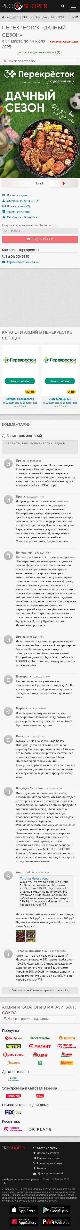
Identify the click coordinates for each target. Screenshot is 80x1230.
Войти (73, 17)
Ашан (40, 1054)
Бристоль (13, 1054)
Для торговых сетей (49, 1173)
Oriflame (40, 1129)
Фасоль (13, 1063)
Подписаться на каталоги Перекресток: (30, 225)
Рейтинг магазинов (48, 1158)
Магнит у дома (40, 1046)
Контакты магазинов (49, 1163)
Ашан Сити (66, 1054)
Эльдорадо (13, 1096)
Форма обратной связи (22, 262)
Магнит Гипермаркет (66, 1046)
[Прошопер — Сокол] (3, 17)
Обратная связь (46, 1148)
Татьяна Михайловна (34, 878)
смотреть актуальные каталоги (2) (39, 52)
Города (41, 1168)
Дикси (66, 1038)
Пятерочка (13, 1038)
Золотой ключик (40, 1063)
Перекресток (28, 17)
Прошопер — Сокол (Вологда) (24, 6)
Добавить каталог (47, 1153)
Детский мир (13, 1079)
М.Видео (40, 1096)
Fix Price (13, 1112)
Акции (11, 17)
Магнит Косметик (13, 1129)
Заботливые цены (66, 1063)
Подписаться (42, 239)
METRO (13, 1046)
